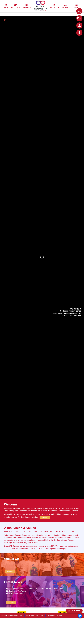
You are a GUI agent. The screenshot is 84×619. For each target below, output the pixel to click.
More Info (45, 517)
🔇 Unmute (7, 20)
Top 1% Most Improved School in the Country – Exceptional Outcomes (36, 589)
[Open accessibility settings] (80, 616)
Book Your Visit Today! (17, 591)
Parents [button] (65, 7)
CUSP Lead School (16, 594)
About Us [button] (15, 7)
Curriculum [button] (53, 7)
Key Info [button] (26, 7)
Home (5, 7)
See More (10, 571)
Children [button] (76, 7)
